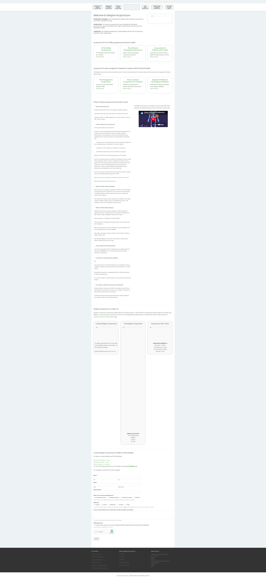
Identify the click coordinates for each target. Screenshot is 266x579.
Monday (97, 504)
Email (95, 482)
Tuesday (105, 504)
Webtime (147, 575)
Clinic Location (121, 556)
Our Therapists (122, 559)
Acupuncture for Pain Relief (96, 562)
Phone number (98, 489)
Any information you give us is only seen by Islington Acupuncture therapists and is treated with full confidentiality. (122, 525)
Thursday (121, 504)
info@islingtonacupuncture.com (107, 351)
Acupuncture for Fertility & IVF (96, 554)
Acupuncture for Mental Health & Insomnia (99, 565)
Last (119, 479)
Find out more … (100, 56)
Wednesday (113, 504)
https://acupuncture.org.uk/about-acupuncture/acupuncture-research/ (111, 177)
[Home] (132, 7)
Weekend (137, 497)
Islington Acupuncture (123, 575)
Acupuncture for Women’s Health (97, 559)
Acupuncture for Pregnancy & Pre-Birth (160, 49)
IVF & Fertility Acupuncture (106, 49)
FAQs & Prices (121, 554)
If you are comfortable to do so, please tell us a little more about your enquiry (113, 509)
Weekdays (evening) (127, 497)
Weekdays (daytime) (114, 497)
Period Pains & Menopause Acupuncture (133, 49)
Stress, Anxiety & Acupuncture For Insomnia (133, 81)
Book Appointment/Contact (124, 562)
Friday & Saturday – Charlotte (102, 464)
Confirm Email (121, 487)
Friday (128, 504)
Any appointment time (100, 497)
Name (95, 475)
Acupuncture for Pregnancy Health (97, 556)
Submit (96, 538)
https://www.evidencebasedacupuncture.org (105, 181)
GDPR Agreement (98, 523)
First (94, 479)
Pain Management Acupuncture (106, 81)
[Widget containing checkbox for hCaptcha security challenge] (104, 531)
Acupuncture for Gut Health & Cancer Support (99, 568)
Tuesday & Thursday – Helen (101, 462)
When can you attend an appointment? (104, 495)
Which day (96, 502)
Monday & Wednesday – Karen (102, 460)
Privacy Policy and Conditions (124, 565)
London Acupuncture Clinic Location (104, 316)
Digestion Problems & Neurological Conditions (160, 81)
